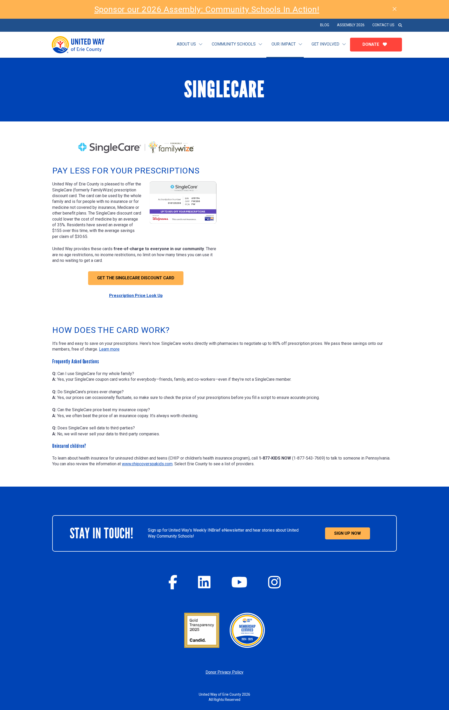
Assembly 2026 (351, 25)
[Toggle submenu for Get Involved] (344, 44)
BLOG (324, 25)
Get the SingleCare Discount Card (135, 277)
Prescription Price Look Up (136, 295)
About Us (186, 44)
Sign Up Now (347, 533)
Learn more (109, 349)
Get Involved (325, 44)
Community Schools (234, 44)
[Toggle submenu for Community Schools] (260, 44)
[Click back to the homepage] (82, 45)
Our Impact (284, 44)
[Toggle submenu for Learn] (200, 44)
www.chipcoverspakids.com (147, 463)
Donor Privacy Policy (224, 672)
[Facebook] (172, 582)
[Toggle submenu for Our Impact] (300, 44)
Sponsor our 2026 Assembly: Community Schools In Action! (206, 9)
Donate (371, 44)
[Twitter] (204, 582)
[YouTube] (239, 582)
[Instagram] (274, 582)
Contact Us (383, 25)
